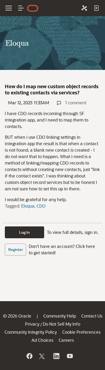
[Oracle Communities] (84, 8)
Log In (24, 232)
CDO (41, 206)
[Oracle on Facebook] (29, 356)
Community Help (59, 316)
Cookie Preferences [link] (81, 332)
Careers (66, 340)
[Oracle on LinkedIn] (56, 356)
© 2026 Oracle (17, 316)
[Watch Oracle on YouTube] (69, 356)
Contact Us (91, 316)
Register (15, 249)
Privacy (32, 324)
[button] (21, 8)
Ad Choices (42, 340)
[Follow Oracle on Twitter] (42, 356)
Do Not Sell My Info (61, 324)
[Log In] (96, 8)
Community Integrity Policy (31, 332)
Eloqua (27, 206)
